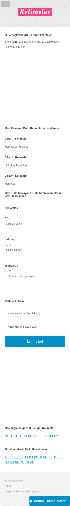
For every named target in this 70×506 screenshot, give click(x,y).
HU (46, 436)
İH (40, 457)
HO (30, 436)
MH (17, 462)
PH (31, 457)
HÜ (51, 436)
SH (12, 462)
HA (7, 436)
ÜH (61, 457)
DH (36, 457)
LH (27, 462)
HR (40, 436)
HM (25, 436)
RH (45, 457)
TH (55, 457)
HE (12, 436)
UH (26, 457)
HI (16, 436)
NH (7, 462)
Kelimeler (35, 12)
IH (11, 457)
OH (50, 457)
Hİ (20, 436)
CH (32, 462)
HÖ (35, 436)
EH (21, 457)
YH (16, 457)
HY (56, 436)
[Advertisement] (35, 90)
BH (22, 462)
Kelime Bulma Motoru (51, 501)
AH (7, 457)
